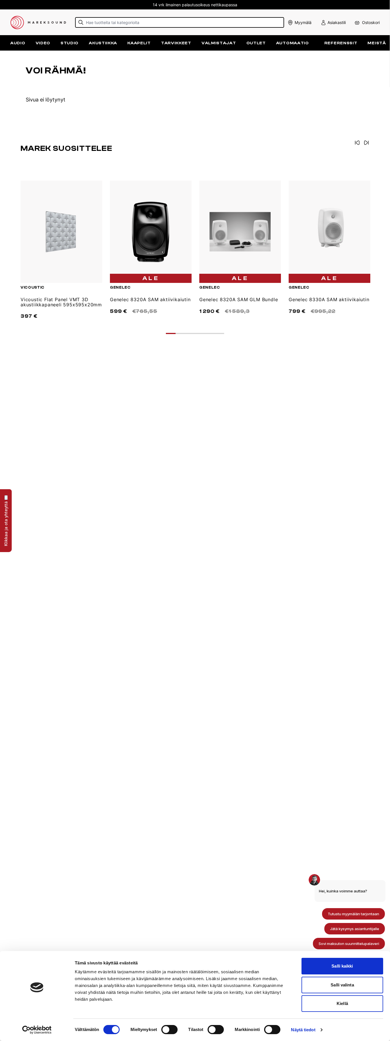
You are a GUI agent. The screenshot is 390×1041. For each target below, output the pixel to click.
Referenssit (340, 43)
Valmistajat (219, 43)
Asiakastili (336, 22)
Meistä (376, 43)
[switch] (169, 1029)
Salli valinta (342, 984)
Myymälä (303, 22)
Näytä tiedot (303, 1029)
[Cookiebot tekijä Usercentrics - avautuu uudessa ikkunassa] (37, 1030)
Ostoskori (371, 22)
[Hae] (81, 22)
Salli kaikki (342, 966)
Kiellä (342, 1003)
